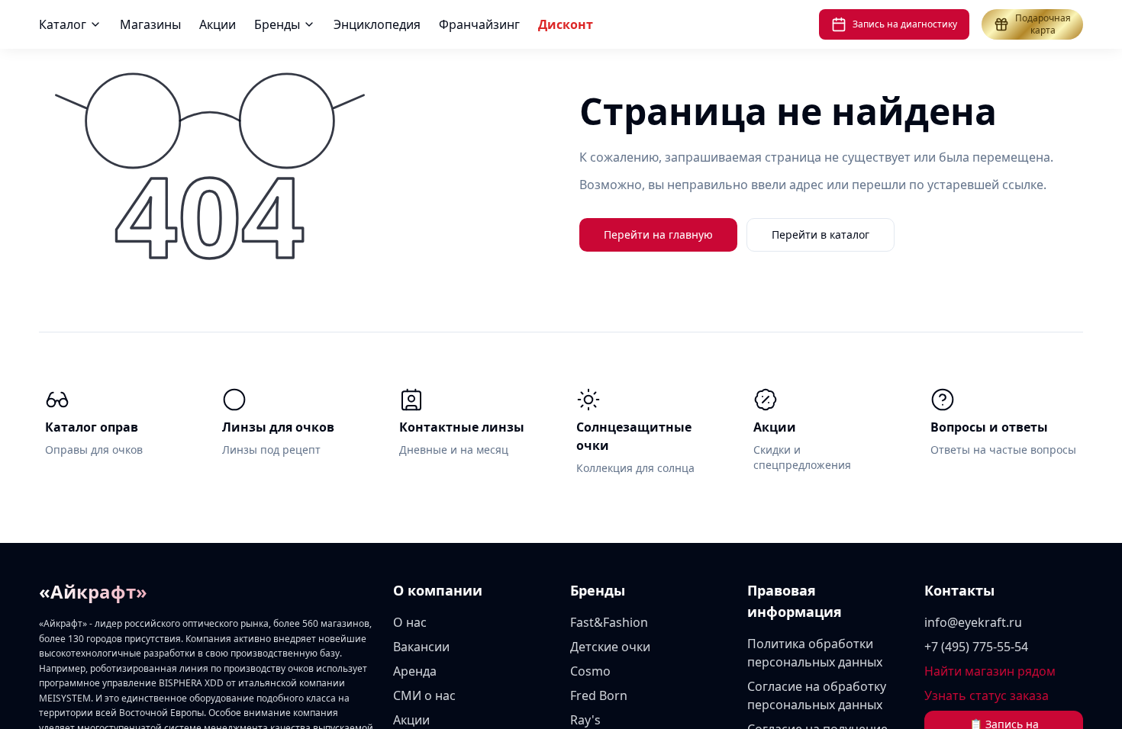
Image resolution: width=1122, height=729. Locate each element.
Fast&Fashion (609, 622)
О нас (410, 622)
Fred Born (598, 695)
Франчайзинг (636, 24)
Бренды (434, 24)
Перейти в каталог (820, 234)
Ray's (585, 719)
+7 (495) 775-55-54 (976, 646)
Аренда (415, 671)
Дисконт (722, 24)
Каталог (219, 24)
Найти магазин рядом (990, 671)
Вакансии (421, 646)
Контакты (959, 590)
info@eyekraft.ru (973, 622)
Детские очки (610, 646)
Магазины (307, 24)
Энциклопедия (534, 24)
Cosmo (590, 671)
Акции (374, 24)
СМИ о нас (424, 695)
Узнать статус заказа (986, 695)
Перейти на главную (658, 234)
